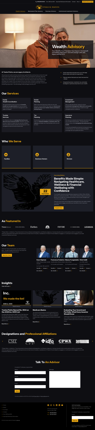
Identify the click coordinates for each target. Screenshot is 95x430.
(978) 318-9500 (41, 1)
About (78, 1)
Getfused (18, 420)
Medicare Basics (39, 310)
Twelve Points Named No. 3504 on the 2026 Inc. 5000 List (15, 311)
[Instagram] (51, 405)
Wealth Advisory (20, 11)
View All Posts (6, 286)
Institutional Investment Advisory (68, 11)
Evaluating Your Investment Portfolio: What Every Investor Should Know (76, 312)
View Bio (38, 268)
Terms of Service (44, 396)
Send (17, 391)
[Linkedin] (56, 405)
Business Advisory (51, 11)
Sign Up (75, 420)
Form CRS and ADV (50, 1)
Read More (5, 324)
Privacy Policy (36, 396)
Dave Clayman (41, 260)
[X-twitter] (54, 405)
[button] (2, 341)
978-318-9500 (53, 412)
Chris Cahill (83, 260)
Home (4, 405)
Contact (74, 1)
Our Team (5, 409)
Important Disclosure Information (63, 1)
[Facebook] (48, 405)
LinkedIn (41, 271)
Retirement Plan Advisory (35, 11)
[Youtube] (62, 405)
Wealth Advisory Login (88, 1)
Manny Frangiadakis (72, 260)
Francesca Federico (58, 260)
